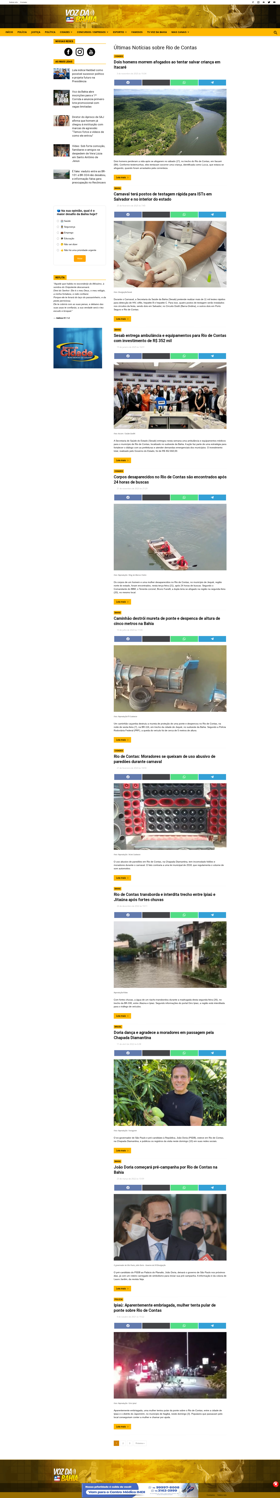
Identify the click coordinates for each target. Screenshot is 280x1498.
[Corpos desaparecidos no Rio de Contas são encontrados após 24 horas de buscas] (170, 537)
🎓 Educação (67, 238)
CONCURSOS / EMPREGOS (91, 32)
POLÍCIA (22, 32)
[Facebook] (253, 2)
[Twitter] (269, 2)
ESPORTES (118, 32)
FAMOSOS (137, 32)
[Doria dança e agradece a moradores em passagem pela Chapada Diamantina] (170, 1092)
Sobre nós (13, 2)
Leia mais (121, 177)
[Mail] (263, 2)
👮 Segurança (68, 226)
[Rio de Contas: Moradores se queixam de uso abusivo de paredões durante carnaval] (170, 816)
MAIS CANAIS (179, 32)
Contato (23, 2)
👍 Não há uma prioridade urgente (78, 250)
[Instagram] (258, 2)
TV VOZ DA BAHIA (157, 32)
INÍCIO (9, 32)
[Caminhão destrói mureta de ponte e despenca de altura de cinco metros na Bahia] (170, 678)
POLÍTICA (50, 32)
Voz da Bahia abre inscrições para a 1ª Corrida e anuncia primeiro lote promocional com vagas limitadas (88, 99)
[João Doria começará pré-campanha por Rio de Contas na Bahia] (170, 1227)
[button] (275, 36)
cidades (119, 56)
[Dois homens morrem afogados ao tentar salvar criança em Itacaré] (170, 122)
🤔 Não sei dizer (69, 244)
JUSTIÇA (35, 32)
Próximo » (140, 1443)
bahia (118, 188)
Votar (79, 258)
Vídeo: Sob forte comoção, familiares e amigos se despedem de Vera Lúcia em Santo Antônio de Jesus (88, 153)
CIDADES (65, 32)
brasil (118, 1027)
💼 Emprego (67, 232)
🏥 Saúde (66, 221)
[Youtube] (274, 2)
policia (118, 1299)
